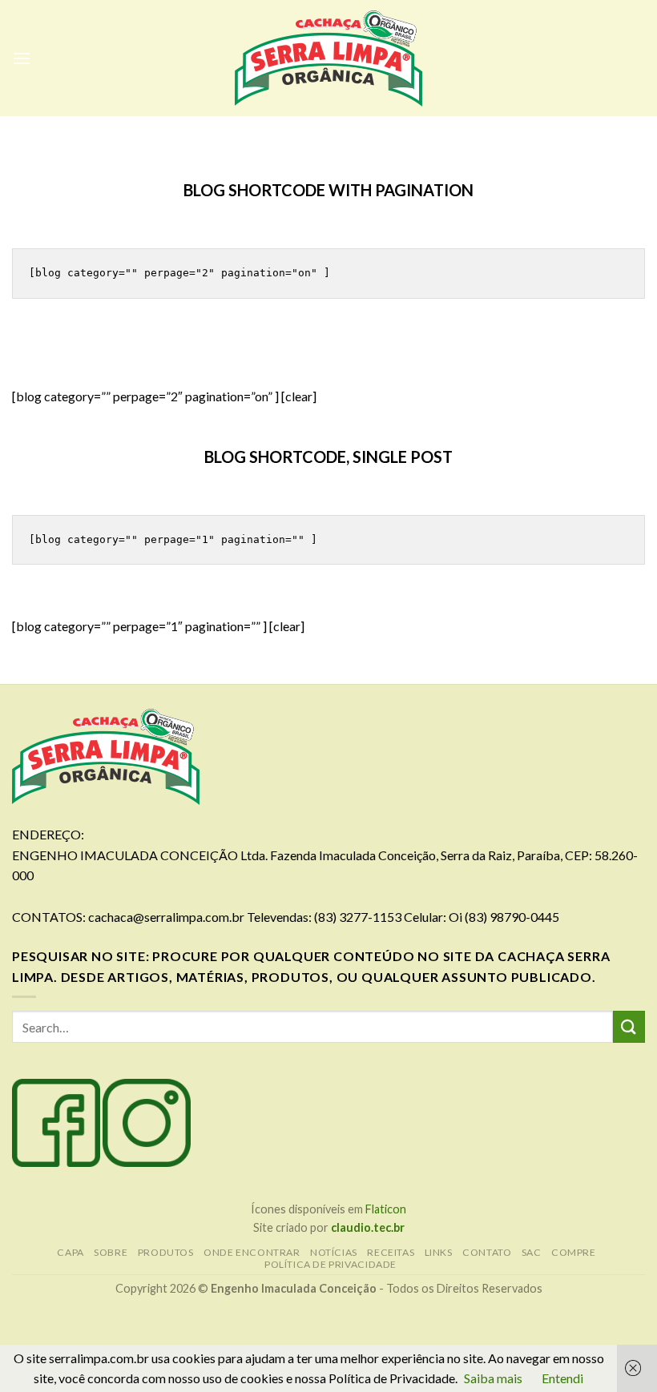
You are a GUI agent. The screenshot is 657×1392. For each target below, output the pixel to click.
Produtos (166, 1252)
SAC (532, 1252)
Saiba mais (493, 1378)
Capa (70, 1252)
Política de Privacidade (330, 1264)
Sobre (110, 1252)
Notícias (333, 1252)
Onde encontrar (252, 1252)
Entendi (562, 1378)
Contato (486, 1252)
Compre (573, 1252)
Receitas (390, 1252)
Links (439, 1252)
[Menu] (21, 58)
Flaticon (385, 1209)
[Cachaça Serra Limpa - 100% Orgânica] (328, 58)
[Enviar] (629, 1026)
